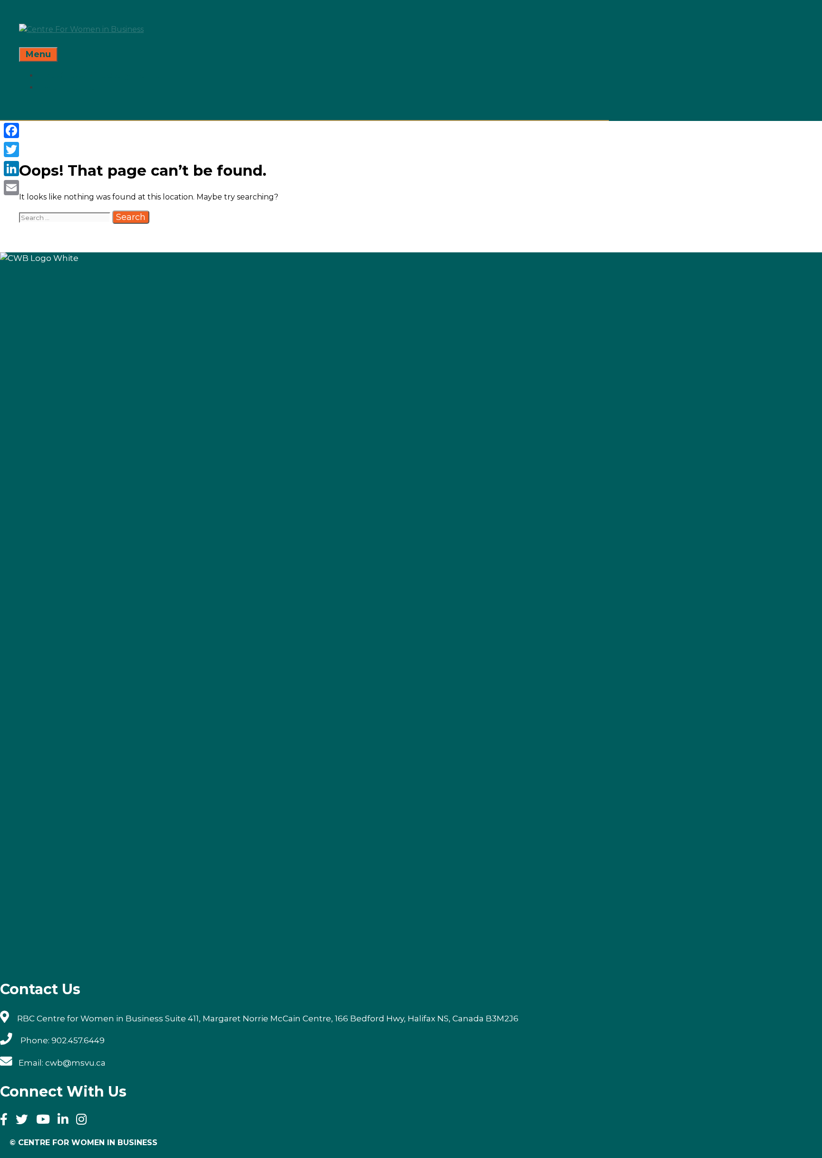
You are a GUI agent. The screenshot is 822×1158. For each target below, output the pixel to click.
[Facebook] (7, 1121)
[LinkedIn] (11, 168)
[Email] (11, 187)
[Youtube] (46, 1121)
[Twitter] (25, 1121)
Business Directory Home (102, 75)
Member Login (77, 87)
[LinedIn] (66, 1121)
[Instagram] (84, 1121)
